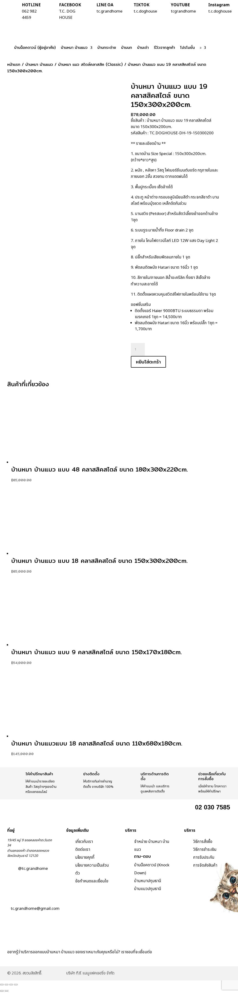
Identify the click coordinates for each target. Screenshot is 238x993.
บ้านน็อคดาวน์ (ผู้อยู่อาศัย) (35, 47)
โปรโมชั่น (187, 47)
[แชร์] (11, 984)
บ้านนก (126, 47)
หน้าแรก (13, 64)
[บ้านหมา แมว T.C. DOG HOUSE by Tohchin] (171, 959)
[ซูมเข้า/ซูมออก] (2, 984)
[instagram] (196, 959)
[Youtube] (220, 959)
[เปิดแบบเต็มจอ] (6, 984)
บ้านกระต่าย (106, 47)
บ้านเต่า (143, 47)
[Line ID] (183, 959)
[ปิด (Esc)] (16, 984)
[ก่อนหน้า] (2, 991)
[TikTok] (208, 959)
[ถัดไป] (6, 991)
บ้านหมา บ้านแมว (74, 47)
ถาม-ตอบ (142, 856)
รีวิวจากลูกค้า (164, 47)
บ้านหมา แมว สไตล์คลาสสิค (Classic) (90, 64)
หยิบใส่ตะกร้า (148, 361)
